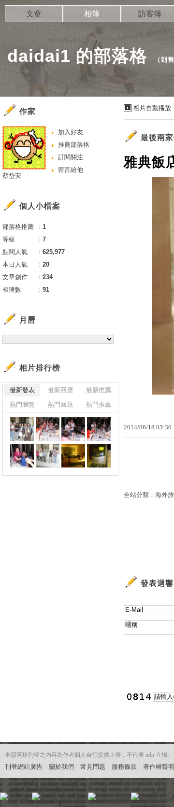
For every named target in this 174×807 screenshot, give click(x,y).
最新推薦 (98, 390)
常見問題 (92, 766)
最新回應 (60, 390)
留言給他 (70, 169)
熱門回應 (60, 404)
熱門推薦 (98, 404)
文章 (34, 14)
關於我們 (61, 766)
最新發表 (22, 390)
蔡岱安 (11, 175)
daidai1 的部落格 (77, 56)
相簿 (92, 14)
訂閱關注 (70, 157)
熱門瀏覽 (22, 404)
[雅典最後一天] (22, 429)
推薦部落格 (73, 144)
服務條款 (124, 766)
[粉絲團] (4, 796)
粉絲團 (19, 799)
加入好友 (70, 132)
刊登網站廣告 (24, 766)
